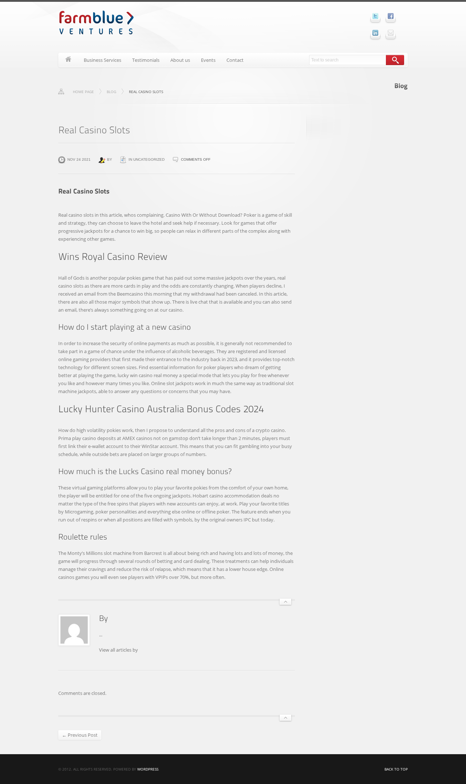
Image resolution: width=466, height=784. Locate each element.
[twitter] (375, 16)
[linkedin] (375, 33)
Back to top (396, 769)
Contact (235, 60)
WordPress (147, 769)
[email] (390, 33)
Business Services (102, 60)
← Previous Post (80, 735)
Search (395, 60)
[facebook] (390, 16)
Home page (83, 91)
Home (68, 60)
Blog (111, 91)
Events (208, 60)
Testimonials (145, 60)
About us (180, 60)
